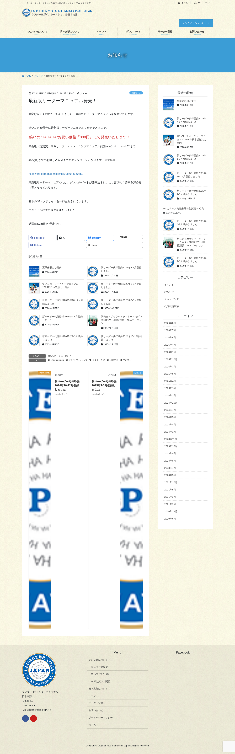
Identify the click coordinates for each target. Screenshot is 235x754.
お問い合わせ (96, 710)
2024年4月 (170, 424)
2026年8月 (170, 323)
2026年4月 (170, 344)
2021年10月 (170, 482)
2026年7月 (170, 330)
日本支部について (98, 688)
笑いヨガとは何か (100, 674)
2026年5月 (170, 337)
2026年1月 (170, 352)
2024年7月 (170, 410)
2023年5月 (170, 475)
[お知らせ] (131, 499)
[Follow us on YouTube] (33, 718)
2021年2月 (170, 504)
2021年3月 (170, 496)
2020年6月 (170, 518)
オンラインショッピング (196, 23)
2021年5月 (170, 489)
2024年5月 (170, 417)
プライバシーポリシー (101, 717)
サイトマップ (203, 3)
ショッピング (65, 356)
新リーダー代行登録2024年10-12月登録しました (67, 385)
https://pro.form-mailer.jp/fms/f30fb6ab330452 (56, 173)
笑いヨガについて (98, 659)
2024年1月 (170, 431)
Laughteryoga (57, 360)
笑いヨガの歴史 (99, 667)
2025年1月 (170, 395)
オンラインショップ (78, 360)
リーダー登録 (96, 703)
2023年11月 (170, 439)
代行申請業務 (171, 306)
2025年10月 (170, 359)
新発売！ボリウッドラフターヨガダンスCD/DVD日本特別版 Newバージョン (121, 320)
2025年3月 (170, 388)
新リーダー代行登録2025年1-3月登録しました (104, 385)
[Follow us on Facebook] (25, 718)
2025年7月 (170, 366)
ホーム (184, 3)
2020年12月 (170, 511)
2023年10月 (170, 446)
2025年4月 (170, 381)
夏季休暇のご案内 (52, 267)
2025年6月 (170, 373)
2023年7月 (170, 468)
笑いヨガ (127, 360)
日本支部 (114, 360)
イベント (169, 284)
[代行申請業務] (40, 499)
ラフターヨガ (98, 360)
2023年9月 (170, 453)
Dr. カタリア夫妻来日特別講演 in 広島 (183, 208)
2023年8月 (170, 460)
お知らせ (136, 93)
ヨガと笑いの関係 (100, 681)
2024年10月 (170, 402)
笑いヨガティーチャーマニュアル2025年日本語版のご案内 (191, 139)
